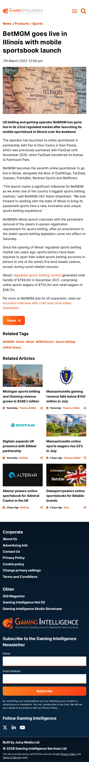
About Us (10, 539)
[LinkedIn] (14, 727)
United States (12, 347)
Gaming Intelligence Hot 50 (24, 602)
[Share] (41, 408)
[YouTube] (22, 727)
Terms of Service (12, 757)
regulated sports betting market (37, 275)
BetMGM (8, 341)
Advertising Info (15, 545)
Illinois (30, 341)
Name (6, 653)
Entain (20, 341)
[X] (5, 727)
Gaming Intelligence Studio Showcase (32, 609)
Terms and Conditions (20, 577)
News (7, 23)
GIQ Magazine (14, 596)
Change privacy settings (22, 570)
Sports (37, 23)
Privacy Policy (14, 558)
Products (22, 23)
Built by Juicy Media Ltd (21, 742)
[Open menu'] (74, 11)
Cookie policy (13, 564)
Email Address (12, 671)
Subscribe (44, 691)
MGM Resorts (45, 341)
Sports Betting (65, 341)
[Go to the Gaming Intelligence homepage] (23, 11)
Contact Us (11, 551)
